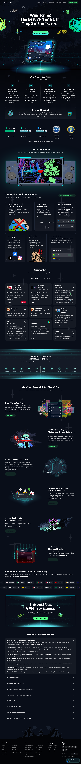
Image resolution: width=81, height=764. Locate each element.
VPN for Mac (28, 747)
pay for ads (9, 97)
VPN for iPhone (28, 754)
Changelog (14, 745)
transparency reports (31, 99)
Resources (50, 2)
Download (58, 2)
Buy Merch (14, 747)
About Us (50, 745)
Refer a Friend (15, 751)
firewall (49, 654)
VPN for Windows (29, 745)
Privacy (55, 745)
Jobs (49, 749)
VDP (55, 747)
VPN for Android (39, 745)
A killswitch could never (62, 555)
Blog (55, 749)
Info (49, 751)
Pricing (3, 747)
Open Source (4, 751)
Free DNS (4, 753)
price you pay (67, 97)
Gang (55, 751)
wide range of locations (17, 651)
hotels (62, 211)
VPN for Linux (39, 747)
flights (70, 209)
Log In (64, 2)
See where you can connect (20, 576)
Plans (44, 2)
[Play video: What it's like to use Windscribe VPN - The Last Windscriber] (40, 171)
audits (27, 100)
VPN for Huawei (39, 753)
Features (39, 2)
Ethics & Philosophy (16, 753)
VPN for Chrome (29, 749)
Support (3, 749)
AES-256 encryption (27, 654)
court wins (34, 100)
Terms (49, 747)
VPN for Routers (39, 754)
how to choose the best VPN (39, 644)
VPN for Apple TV (40, 751)
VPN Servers (4, 754)
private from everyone (50, 100)
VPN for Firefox (28, 751)
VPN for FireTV (39, 749)
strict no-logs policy (62, 647)
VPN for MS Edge (29, 753)
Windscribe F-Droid (29, 756)
